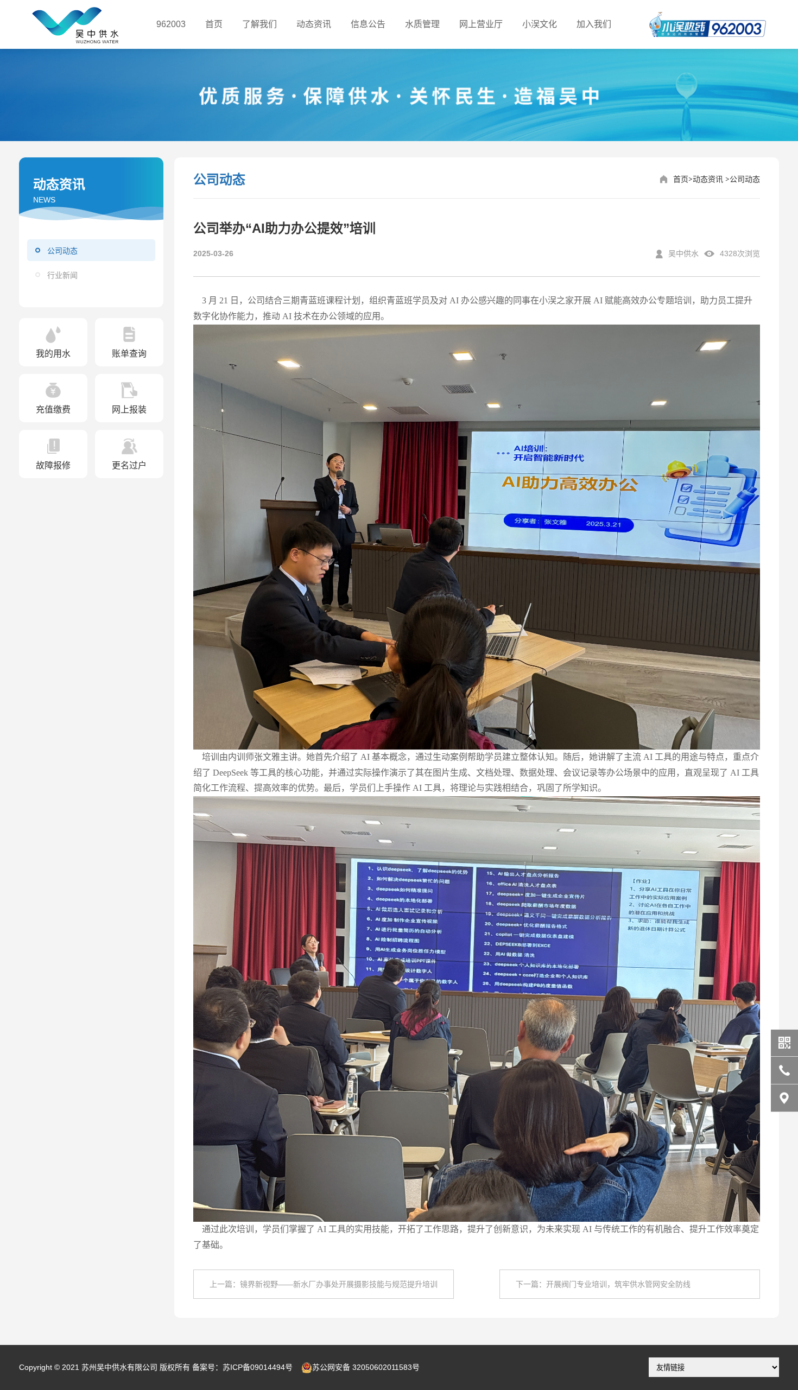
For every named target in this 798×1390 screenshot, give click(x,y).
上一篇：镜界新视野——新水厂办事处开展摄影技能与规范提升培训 (324, 1284)
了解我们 (259, 24)
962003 (171, 24)
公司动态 (62, 250)
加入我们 (594, 24)
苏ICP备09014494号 (258, 1367)
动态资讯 (313, 24)
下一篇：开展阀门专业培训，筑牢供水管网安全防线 (603, 1284)
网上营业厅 (481, 24)
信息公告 (368, 24)
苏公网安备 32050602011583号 (366, 1367)
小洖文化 (539, 24)
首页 (214, 24)
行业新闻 (62, 275)
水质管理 (422, 24)
